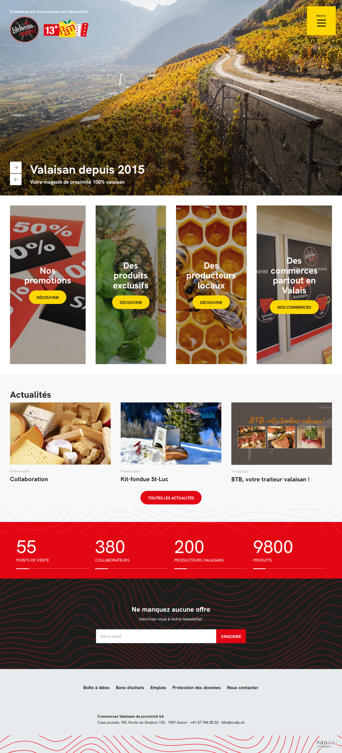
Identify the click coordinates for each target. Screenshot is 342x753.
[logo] (49, 26)
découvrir (131, 302)
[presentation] (16, 179)
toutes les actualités (171, 498)
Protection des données (197, 687)
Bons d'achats (130, 687)
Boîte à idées (96, 687)
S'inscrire (231, 636)
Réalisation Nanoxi (326, 744)
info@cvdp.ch (233, 722)
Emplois (158, 687)
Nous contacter (243, 687)
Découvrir (48, 297)
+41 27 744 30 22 (204, 722)
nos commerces (294, 307)
